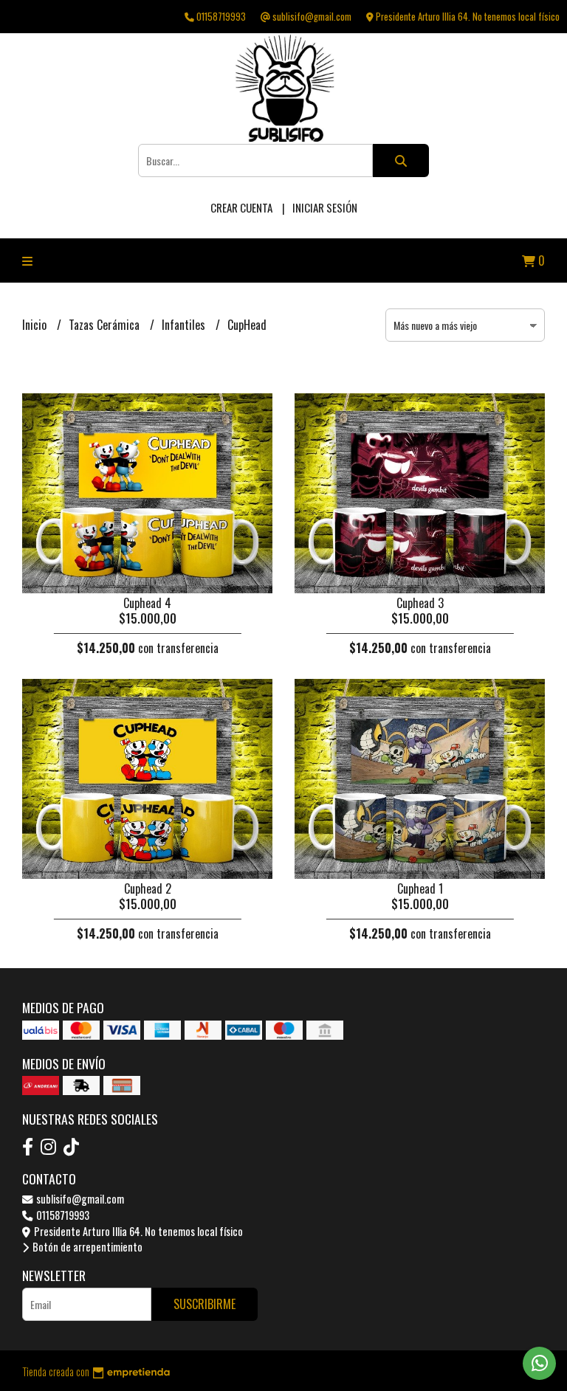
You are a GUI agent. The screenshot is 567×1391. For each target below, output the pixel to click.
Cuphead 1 (420, 888)
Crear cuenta (241, 207)
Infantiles (185, 325)
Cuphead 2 (147, 888)
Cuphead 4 (147, 603)
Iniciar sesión (324, 207)
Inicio (35, 325)
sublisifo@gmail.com (79, 1199)
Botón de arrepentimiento (86, 1246)
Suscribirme (204, 1304)
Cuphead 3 (420, 603)
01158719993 (61, 1215)
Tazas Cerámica (105, 325)
